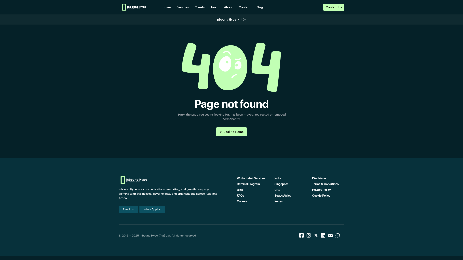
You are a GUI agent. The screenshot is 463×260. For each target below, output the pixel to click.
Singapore (281, 184)
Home (166, 7)
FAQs (240, 195)
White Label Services (251, 178)
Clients (200, 7)
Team (214, 7)
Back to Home (234, 131)
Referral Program (248, 184)
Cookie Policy (321, 195)
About (228, 7)
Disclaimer (319, 178)
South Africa (283, 195)
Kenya (279, 201)
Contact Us (334, 7)
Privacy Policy (321, 189)
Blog (259, 7)
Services (183, 7)
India (278, 178)
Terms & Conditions (325, 184)
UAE (277, 189)
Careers (242, 201)
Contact (245, 7)
